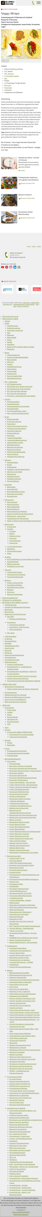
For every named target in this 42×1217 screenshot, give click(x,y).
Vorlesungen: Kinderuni (17, 1041)
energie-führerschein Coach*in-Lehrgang (22, 676)
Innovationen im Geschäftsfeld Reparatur (24, 1093)
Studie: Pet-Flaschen (16, 1100)
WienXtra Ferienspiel (17, 1052)
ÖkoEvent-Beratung (16, 910)
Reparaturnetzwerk (16, 917)
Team (7, 728)
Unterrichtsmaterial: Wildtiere (20, 1034)
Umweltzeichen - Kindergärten (20, 1188)
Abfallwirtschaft (11, 605)
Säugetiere (11, 549)
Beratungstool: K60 (16, 868)
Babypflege (11, 487)
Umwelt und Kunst (16, 1008)
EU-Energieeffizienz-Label (16, 411)
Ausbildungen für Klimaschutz (18, 518)
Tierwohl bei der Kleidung (16, 575)
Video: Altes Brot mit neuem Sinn (21, 838)
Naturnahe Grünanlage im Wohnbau (22, 905)
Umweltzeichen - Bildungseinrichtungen (23, 1178)
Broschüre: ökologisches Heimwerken (23, 768)
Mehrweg (10, 335)
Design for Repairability (17, 977)
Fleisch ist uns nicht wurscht (17, 426)
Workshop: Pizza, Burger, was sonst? (22, 1059)
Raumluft (8, 650)
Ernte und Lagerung (14, 422)
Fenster (10, 364)
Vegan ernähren (12, 454)
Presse (19, 306)
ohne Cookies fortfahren (21, 1212)
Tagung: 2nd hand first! (17, 1003)
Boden (9, 465)
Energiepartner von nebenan (19, 960)
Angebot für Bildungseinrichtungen (17, 607)
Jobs (14, 306)
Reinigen (10, 590)
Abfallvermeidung (13, 328)
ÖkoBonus (13, 1160)
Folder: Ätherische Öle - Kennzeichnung (23, 785)
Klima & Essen (12, 502)
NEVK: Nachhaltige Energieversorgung (23, 907)
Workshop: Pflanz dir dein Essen (20, 1069)
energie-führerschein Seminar (18, 678)
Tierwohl (8, 570)
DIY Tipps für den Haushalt (16, 394)
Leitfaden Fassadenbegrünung (20, 806)
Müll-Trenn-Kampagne (17, 1148)
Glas (8, 333)
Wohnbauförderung (14, 378)
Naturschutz (9, 524)
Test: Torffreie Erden (16, 1102)
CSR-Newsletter (10, 636)
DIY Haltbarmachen (14, 384)
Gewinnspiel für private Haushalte (21, 735)
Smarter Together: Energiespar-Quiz (22, 1001)
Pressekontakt (12, 756)
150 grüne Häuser (15, 861)
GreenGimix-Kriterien (17, 625)
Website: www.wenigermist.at (20, 1045)
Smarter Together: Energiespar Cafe (22, 998)
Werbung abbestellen (15, 594)
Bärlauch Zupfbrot (25, 195)
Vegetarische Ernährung (15, 457)
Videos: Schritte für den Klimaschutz (20, 514)
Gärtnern (8, 460)
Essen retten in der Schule (18, 984)
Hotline (9, 743)
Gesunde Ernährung (14, 431)
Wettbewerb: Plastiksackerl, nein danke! (23, 853)
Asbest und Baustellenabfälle (17, 357)
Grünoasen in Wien (16, 884)
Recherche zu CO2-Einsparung (20, 1098)
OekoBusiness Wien (12, 646)
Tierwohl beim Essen (14, 572)
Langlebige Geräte (16, 898)
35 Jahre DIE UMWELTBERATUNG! (19, 732)
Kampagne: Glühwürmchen (19, 792)
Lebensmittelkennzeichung (17, 440)
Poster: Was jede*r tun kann (19, 834)
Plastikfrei (10, 344)
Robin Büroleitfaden (16, 1171)
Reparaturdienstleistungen (14, 655)
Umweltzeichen (10, 657)
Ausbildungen (12, 946)
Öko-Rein (10, 617)
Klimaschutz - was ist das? (16, 516)
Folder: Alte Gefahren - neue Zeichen (22, 782)
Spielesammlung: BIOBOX (18, 996)
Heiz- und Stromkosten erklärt (18, 413)
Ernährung (8, 639)
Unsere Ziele (11, 710)
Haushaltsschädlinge (14, 585)
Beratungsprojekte (14, 856)
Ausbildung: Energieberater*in (20, 951)
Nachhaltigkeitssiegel (17, 1153)
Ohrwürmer (13, 543)
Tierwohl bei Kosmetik (15, 577)
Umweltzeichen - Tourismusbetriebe (22, 1190)
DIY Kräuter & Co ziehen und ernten (19, 387)
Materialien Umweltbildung (14, 687)
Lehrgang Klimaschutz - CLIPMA (21, 962)
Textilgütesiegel (13, 562)
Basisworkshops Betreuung (19, 1118)
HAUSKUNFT (14, 886)
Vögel (9, 554)
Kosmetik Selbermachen (16, 492)
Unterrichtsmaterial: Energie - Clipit (22, 1010)
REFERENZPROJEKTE (13, 759)
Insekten (10, 529)
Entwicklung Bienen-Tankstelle (20, 982)
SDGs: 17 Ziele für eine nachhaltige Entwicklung (24, 521)
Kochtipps (10, 436)
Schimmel (10, 592)
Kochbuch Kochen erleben (18, 794)
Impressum (35, 303)
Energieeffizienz (10, 641)
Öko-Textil (10, 633)
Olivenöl (11, 74)
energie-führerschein (17, 953)
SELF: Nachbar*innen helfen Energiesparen (24, 926)
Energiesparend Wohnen (18, 1088)
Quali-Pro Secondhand (17, 1169)
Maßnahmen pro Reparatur (19, 1095)
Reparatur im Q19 (15, 919)
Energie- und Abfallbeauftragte (20, 1139)
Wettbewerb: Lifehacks (17, 1048)
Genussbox (13, 1141)
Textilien (8, 557)
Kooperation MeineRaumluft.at (20, 896)
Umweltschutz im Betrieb (16, 1108)
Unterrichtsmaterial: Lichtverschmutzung (24, 1013)
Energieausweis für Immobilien (18, 406)
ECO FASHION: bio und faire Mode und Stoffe (23, 559)
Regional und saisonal (15, 447)
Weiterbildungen (11, 662)
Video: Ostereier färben (17, 841)
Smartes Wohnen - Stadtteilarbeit (21, 928)
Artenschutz (11, 527)
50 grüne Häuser (15, 1079)
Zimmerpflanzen (13, 481)
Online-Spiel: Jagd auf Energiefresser (22, 994)
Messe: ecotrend (15, 820)
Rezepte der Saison (10, 9)
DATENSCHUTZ (7, 304)
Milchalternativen (13, 445)
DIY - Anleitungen (11, 382)
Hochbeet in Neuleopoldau (19, 889)
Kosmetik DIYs (12, 489)
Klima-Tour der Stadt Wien (18, 989)
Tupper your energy (16, 931)
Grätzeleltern (14, 965)
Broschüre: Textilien (16, 773)
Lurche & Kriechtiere (14, 547)
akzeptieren (21, 1210)
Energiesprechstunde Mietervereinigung (24, 879)
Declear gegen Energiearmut (19, 1084)
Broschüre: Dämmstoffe (18, 775)
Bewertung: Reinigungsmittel (19, 1132)
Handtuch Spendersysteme (19, 1143)
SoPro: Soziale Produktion (18, 1176)
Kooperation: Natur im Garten (20, 799)
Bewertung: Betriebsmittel (18, 1125)
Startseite (26, 303)
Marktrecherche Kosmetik (18, 808)
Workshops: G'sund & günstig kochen (22, 1064)
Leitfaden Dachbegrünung (18, 803)
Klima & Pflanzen (13, 509)
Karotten (8, 88)
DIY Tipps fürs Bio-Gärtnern (17, 391)
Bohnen (15, 69)
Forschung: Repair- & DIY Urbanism (22, 1091)
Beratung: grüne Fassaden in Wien (21, 865)
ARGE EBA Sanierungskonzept (20, 863)
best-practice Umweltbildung (15, 700)
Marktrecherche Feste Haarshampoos (23, 815)
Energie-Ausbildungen (15, 664)
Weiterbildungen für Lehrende (15, 695)
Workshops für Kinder (17, 1062)
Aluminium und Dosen (15, 330)
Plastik (9, 342)
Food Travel (13, 987)
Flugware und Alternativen (16, 429)
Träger (9, 715)
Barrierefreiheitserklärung (24, 304)
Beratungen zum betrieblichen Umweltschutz (25, 1120)
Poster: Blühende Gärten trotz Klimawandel (24, 831)
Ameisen (12, 531)
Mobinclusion (14, 903)
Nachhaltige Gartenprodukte (19, 1150)
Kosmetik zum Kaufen (15, 494)
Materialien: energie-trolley (19, 958)
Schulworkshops (11, 693)
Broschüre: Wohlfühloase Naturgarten (23, 778)
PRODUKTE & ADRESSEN (11, 600)
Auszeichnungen (13, 722)
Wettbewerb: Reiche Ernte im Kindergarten (24, 1050)
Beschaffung (9, 612)
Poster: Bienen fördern (17, 824)
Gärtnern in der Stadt (14, 472)
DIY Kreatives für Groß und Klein (18, 389)
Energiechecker (15, 872)
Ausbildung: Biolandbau (18, 948)
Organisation (9, 708)
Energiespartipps (13, 402)
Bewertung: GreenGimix (18, 1129)
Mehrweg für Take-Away (18, 1146)
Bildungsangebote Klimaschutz (20, 975)
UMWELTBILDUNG (9, 684)
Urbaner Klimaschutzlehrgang (20, 967)
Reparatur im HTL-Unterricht (19, 991)
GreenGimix (11, 622)
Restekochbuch (15, 1174)
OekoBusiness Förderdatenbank (21, 1162)
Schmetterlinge (15, 541)
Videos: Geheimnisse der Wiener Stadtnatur (22, 689)
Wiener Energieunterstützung (20, 940)
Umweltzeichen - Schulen (18, 1185)
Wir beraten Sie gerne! (10, 316)
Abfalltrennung (12, 326)
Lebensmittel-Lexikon (15, 443)
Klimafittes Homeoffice (15, 587)
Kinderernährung (13, 433)
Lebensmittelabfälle (14, 438)
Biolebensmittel (13, 419)
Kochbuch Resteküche (17, 796)
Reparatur (10, 349)
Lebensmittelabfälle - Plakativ (20, 900)
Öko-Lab (12, 1157)
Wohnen (8, 580)
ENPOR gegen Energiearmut (19, 1086)
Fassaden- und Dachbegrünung (18, 469)
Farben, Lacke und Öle (15, 583)
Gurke (9, 85)
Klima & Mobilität (13, 507)
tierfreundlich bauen (14, 551)
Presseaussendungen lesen (17, 751)
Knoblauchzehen (13, 76)
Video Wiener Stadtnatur (18, 1038)
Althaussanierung (13, 355)
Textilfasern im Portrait (15, 566)
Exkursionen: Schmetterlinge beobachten (24, 980)
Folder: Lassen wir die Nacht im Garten (23, 787)
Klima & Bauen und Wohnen (17, 511)
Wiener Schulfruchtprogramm (20, 1057)
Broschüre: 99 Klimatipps (18, 780)
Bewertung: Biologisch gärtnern (20, 1127)
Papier (9, 340)
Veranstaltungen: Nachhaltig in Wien (22, 1036)
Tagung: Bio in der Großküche (20, 1005)
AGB (37, 304)
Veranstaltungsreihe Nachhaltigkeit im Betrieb (23, 681)
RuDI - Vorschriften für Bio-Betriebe (22, 1164)
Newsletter (11, 745)
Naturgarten (11, 474)
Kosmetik (8, 485)
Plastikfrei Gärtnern (14, 479)
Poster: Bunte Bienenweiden (19, 827)
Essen (7, 417)
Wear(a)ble (13, 1043)
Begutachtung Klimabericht (19, 1081)
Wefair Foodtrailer (16, 1055)
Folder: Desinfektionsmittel (19, 789)
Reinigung (8, 653)
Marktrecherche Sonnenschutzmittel (22, 817)
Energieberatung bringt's (18, 870)
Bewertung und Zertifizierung (15, 614)
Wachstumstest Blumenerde (19, 1105)
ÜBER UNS (6, 705)
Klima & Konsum (13, 504)
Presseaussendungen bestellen (18, 753)
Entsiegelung (12, 467)
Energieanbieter (13, 409)
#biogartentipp (12, 462)
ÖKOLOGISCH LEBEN (10, 319)
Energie (7, 399)
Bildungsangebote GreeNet (19, 973)
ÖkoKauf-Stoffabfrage (17, 619)
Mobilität (8, 643)
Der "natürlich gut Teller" (18, 1134)
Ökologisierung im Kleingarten (20, 912)
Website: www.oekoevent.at (19, 845)
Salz (5, 78)
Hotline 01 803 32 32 (17, 858)
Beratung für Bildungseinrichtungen (17, 697)
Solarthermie (12, 374)
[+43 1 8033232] (33, 4)
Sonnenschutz (12, 496)
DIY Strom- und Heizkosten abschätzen (21, 396)
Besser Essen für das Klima (19, 1122)
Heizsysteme (11, 369)
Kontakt (26, 306)
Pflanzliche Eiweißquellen (16, 452)
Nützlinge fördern (13, 476)
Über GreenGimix (15, 629)
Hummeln (13, 538)
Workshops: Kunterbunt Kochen (20, 1066)
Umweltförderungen (12, 660)
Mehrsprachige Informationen (15, 702)
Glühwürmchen (14, 536)
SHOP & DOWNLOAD (10, 598)
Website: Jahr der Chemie (18, 843)
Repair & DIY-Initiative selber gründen (20, 347)
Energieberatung (13, 404)
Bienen (11, 534)
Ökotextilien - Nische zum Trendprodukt (23, 1167)
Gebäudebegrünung (14, 367)
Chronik (7, 730)
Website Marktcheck (17, 848)
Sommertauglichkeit (14, 376)
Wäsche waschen (13, 564)
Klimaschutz (9, 500)
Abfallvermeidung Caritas (18, 1115)
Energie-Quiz (14, 882)
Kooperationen (12, 717)
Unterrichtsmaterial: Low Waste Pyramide (24, 1015)
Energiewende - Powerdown (19, 1136)
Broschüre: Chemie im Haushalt (20, 766)
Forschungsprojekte (14, 1077)
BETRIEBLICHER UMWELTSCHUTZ (15, 603)
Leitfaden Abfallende (17, 801)
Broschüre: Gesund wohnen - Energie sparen (25, 771)
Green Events (9, 648)
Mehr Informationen (21, 1215)
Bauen (7, 353)
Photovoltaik (12, 371)
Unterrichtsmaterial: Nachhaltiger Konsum (24, 1017)
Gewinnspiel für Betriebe (18, 737)
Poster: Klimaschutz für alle (19, 836)
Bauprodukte (12, 360)
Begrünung (9, 610)
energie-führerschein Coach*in (20, 955)
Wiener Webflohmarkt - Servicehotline (23, 942)
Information (11, 761)
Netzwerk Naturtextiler (17, 1155)
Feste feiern (11, 424)
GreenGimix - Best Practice (19, 627)
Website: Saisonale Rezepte (19, 850)
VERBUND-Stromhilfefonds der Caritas (23, 938)
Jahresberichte (12, 719)
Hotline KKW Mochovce (18, 891)
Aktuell (7, 321)
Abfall (7, 323)
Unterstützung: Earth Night (19, 914)
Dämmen (10, 362)
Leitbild (10, 712)
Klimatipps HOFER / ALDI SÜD (20, 893)
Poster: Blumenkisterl (17, 829)
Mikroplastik (11, 337)
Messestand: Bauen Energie (19, 822)
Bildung (10, 970)
